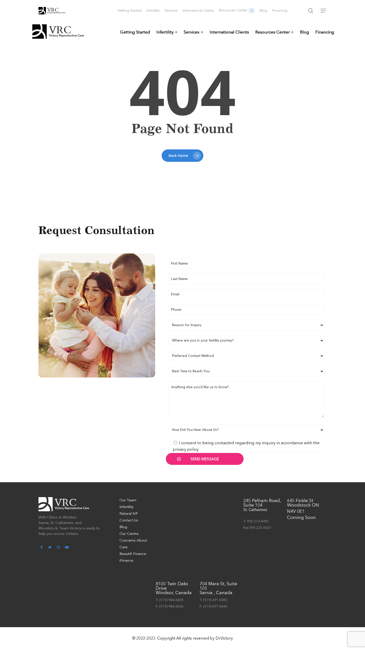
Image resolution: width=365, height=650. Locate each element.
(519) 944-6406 (171, 606)
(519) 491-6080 (215, 600)
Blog (304, 32)
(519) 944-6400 (171, 600)
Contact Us (128, 520)
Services (191, 32)
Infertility (165, 32)
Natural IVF (128, 514)
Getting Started (135, 32)
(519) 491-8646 (215, 606)
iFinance (126, 561)
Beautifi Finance (132, 554)
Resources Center (272, 32)
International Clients (229, 32)
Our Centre (129, 534)
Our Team (127, 500)
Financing (324, 32)
